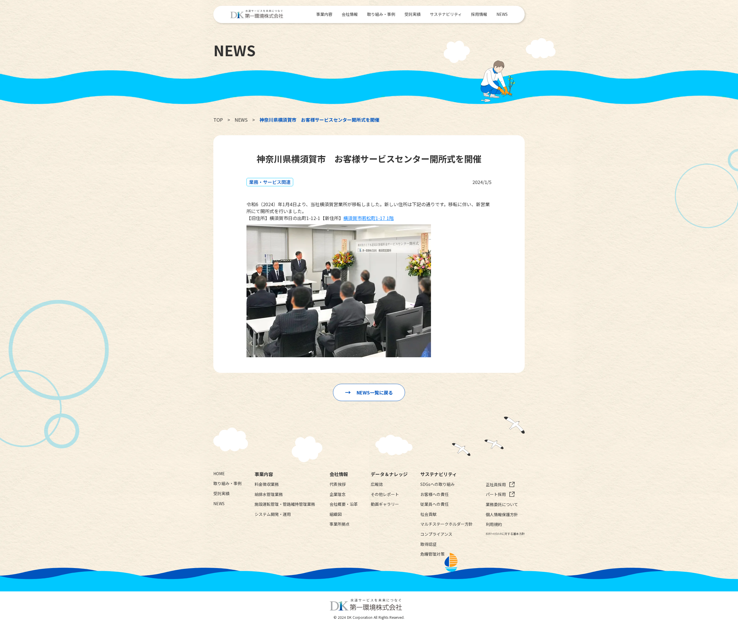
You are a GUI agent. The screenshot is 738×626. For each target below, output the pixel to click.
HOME (219, 473)
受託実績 (412, 14)
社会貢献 (428, 514)
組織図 (336, 514)
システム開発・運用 (273, 514)
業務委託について (502, 504)
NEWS (502, 14)
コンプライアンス (436, 534)
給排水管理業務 (269, 494)
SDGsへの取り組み (437, 484)
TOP (218, 119)
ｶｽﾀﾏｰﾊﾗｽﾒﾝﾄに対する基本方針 (505, 534)
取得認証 (428, 544)
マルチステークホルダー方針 (446, 524)
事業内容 (324, 14)
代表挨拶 (338, 484)
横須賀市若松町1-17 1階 (368, 218)
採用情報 (479, 14)
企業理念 (338, 494)
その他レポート (385, 494)
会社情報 (350, 14)
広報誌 (377, 484)
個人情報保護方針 (502, 514)
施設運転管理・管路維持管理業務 (285, 504)
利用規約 (494, 524)
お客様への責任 (434, 494)
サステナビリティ (446, 14)
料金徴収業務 (267, 484)
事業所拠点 (340, 524)
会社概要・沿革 (344, 504)
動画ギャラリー (385, 504)
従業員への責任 (434, 504)
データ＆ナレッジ (389, 474)
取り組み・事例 (381, 14)
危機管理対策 (432, 554)
